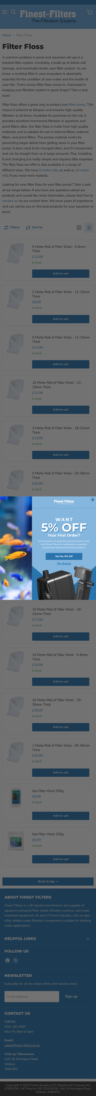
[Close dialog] (92, 499)
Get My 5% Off (64, 556)
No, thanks (64, 563)
